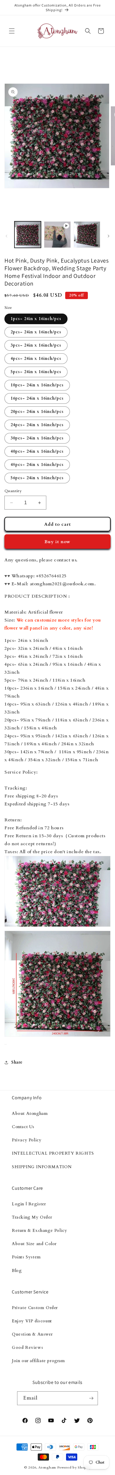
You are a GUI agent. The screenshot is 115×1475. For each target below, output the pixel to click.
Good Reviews (27, 1347)
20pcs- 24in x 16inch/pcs (37, 411)
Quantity (13, 491)
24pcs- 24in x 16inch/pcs (37, 425)
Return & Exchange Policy (39, 1230)
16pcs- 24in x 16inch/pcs (37, 398)
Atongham (47, 1467)
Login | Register (29, 1204)
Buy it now (57, 542)
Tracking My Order (32, 1217)
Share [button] (17, 1062)
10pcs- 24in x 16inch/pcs (37, 385)
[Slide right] (108, 236)
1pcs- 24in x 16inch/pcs (36, 319)
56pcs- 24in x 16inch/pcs (37, 478)
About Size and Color (34, 1244)
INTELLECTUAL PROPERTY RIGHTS (53, 1153)
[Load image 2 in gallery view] (87, 234)
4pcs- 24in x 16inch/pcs (36, 358)
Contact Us (23, 1127)
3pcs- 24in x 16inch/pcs (36, 345)
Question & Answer (32, 1334)
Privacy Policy (26, 1140)
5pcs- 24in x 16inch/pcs (36, 372)
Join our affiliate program (38, 1361)
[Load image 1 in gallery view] (27, 234)
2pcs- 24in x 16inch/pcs (36, 332)
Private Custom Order (35, 1308)
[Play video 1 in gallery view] (57, 234)
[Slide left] (6, 236)
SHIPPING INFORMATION (42, 1167)
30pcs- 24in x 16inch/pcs (37, 438)
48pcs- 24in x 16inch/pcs (37, 464)
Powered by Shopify (74, 1467)
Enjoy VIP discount (32, 1321)
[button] (11, 30)
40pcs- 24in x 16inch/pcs (37, 451)
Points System (26, 1257)
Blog (17, 1270)
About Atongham (30, 1113)
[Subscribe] (91, 1398)
